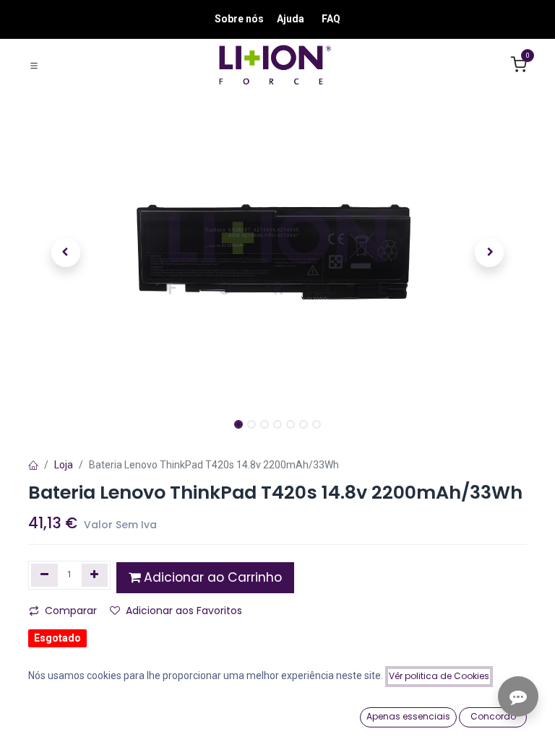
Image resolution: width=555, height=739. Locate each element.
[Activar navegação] (34, 65)
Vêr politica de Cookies (439, 676)
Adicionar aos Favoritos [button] (184, 610)
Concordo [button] (493, 716)
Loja (63, 465)
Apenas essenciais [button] (408, 716)
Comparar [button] (71, 610)
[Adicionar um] (95, 575)
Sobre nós (239, 19)
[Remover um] (44, 575)
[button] (65, 252)
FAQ (331, 19)
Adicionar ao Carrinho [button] (211, 577)
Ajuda (290, 19)
